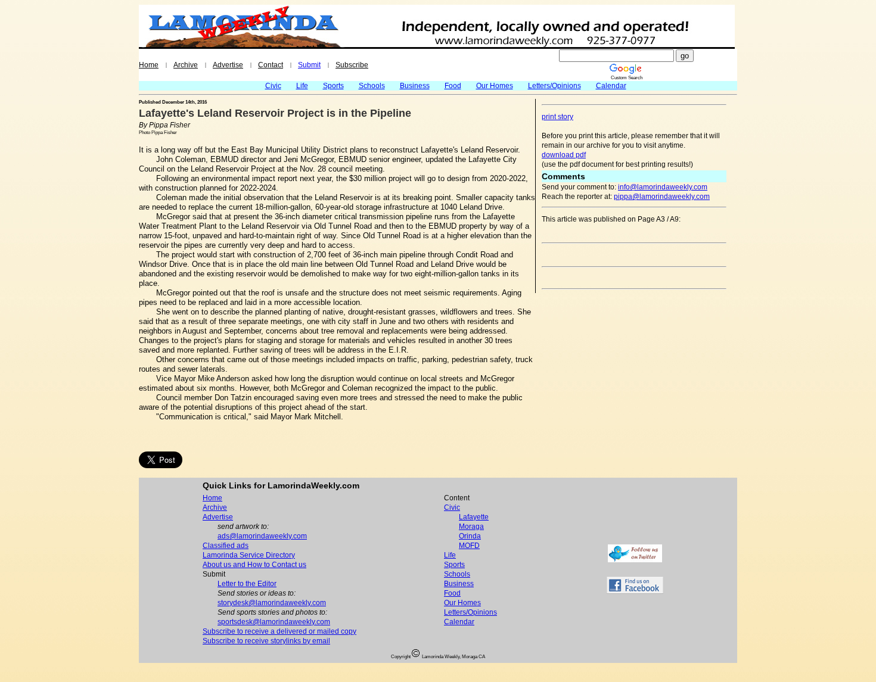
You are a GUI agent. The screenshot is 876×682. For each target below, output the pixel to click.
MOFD (469, 545)
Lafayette (474, 517)
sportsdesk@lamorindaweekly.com (274, 622)
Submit (309, 65)
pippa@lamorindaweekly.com (662, 196)
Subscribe (352, 65)
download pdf (564, 155)
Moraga (471, 526)
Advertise (228, 65)
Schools (372, 86)
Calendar (611, 86)
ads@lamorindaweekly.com (262, 536)
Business (415, 86)
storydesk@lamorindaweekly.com (272, 603)
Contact (270, 65)
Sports (333, 86)
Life (302, 86)
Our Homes (494, 86)
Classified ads (225, 545)
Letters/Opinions (554, 86)
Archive (185, 65)
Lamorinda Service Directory (249, 555)
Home (149, 65)
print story (557, 117)
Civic (273, 86)
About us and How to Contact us (254, 564)
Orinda (470, 536)
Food (453, 86)
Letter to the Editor (247, 584)
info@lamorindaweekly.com (662, 187)
